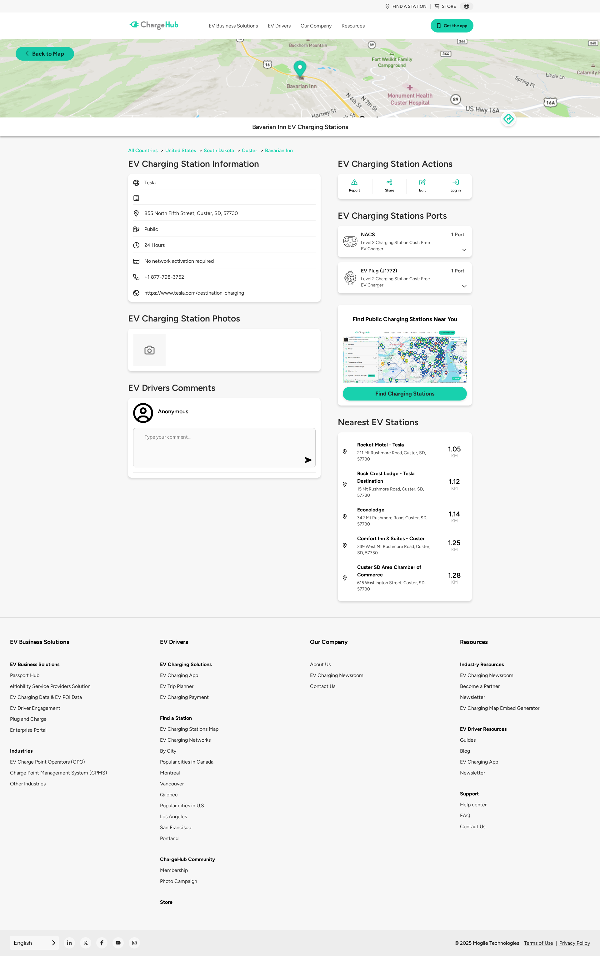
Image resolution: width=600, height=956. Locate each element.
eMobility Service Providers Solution (50, 686)
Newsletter (472, 697)
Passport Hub (24, 675)
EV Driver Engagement (35, 708)
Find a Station (176, 718)
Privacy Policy (574, 943)
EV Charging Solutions (186, 664)
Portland (169, 838)
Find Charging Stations (404, 393)
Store (449, 6)
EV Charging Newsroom (336, 675)
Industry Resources (482, 664)
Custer (249, 150)
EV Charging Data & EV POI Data (46, 697)
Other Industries (28, 784)
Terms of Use (538, 943)
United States (180, 150)
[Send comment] (308, 460)
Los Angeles (173, 816)
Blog (465, 751)
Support (469, 794)
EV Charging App (179, 675)
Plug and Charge (28, 719)
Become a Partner (480, 686)
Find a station (409, 6)
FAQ (465, 816)
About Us (320, 664)
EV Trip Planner (176, 686)
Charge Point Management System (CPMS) (58, 773)
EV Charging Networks (185, 740)
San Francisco (175, 827)
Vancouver (172, 784)
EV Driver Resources (483, 729)
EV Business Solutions (34, 664)
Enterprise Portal (28, 730)
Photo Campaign (178, 881)
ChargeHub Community (187, 859)
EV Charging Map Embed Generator (499, 708)
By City (168, 751)
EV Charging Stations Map (189, 729)
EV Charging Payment (184, 697)
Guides (468, 740)
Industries (21, 751)
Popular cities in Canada (186, 762)
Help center (473, 805)
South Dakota (219, 150)
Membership (174, 870)
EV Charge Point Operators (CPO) (47, 762)
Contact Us (322, 686)
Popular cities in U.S (182, 806)
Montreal (170, 773)
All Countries (143, 150)
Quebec (169, 795)
